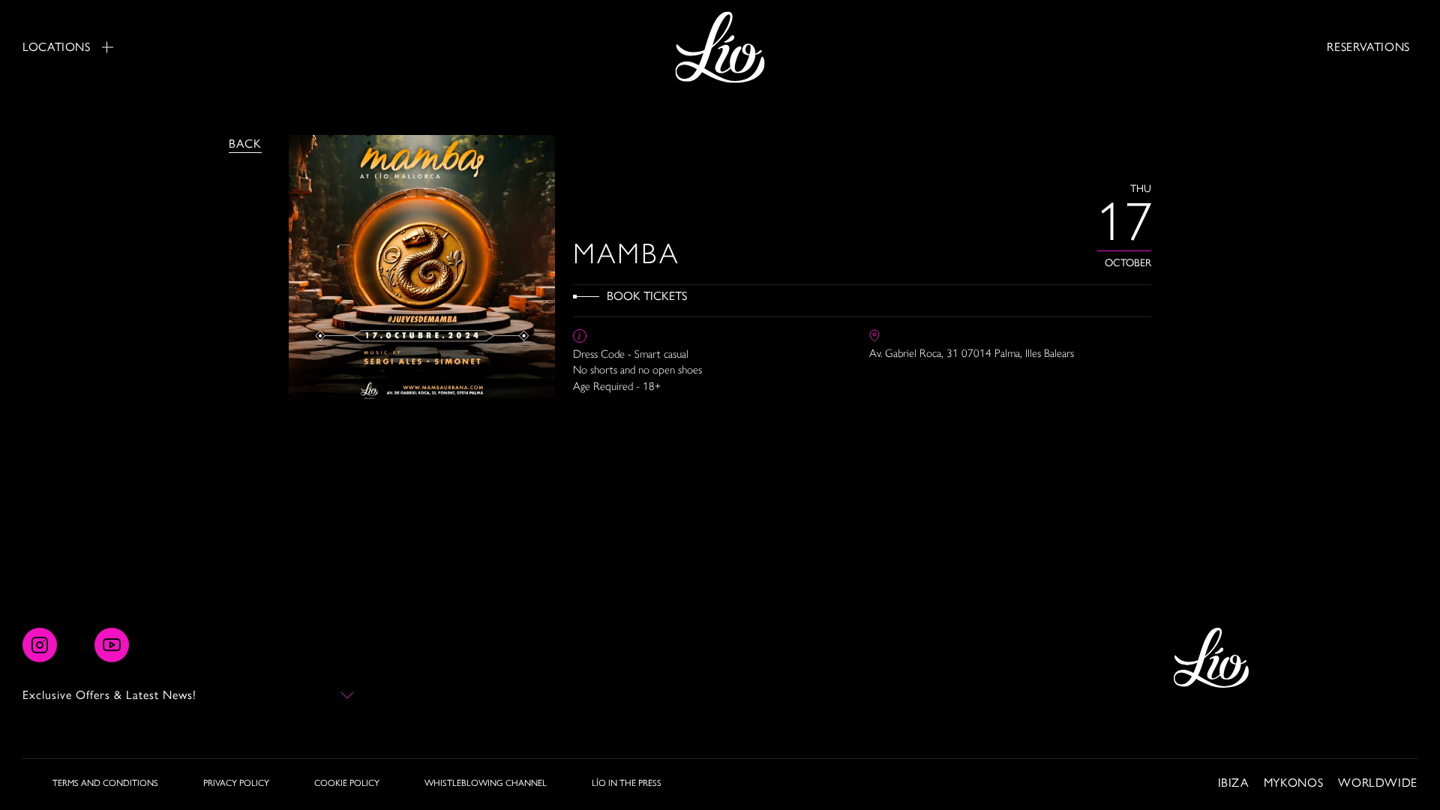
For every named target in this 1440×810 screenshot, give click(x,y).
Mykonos (1293, 783)
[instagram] (39, 645)
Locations (56, 47)
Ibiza (1233, 783)
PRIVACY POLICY (236, 783)
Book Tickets (647, 296)
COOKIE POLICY (347, 783)
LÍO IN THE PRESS (627, 783)
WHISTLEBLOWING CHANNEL (485, 783)
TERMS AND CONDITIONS (105, 783)
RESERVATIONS (1368, 47)
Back (245, 143)
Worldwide (1378, 783)
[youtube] (111, 645)
